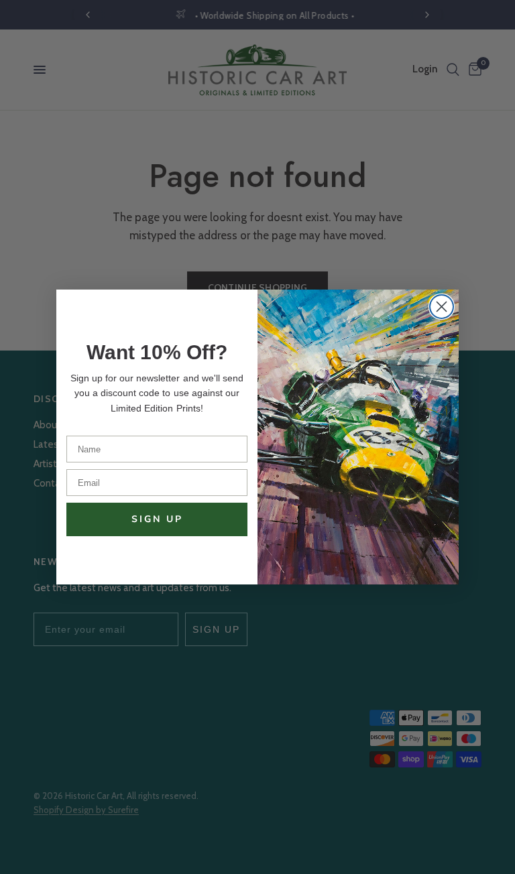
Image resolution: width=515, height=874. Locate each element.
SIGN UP (157, 519)
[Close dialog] (441, 306)
